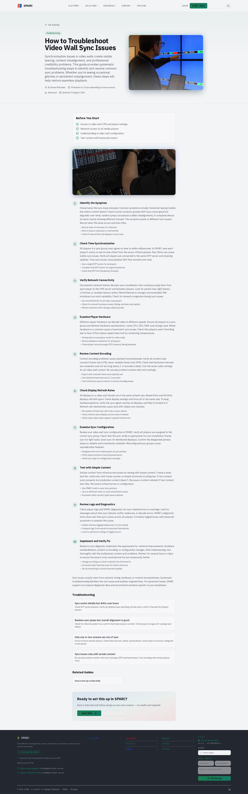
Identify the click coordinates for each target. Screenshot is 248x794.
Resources (109, 5)
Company (126, 5)
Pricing (141, 5)
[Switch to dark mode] (228, 5)
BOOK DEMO (216, 5)
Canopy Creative (51, 789)
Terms (64, 789)
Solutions (91, 5)
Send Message (216, 778)
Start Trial (87, 713)
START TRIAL (198, 5)
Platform (73, 5)
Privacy (74, 789)
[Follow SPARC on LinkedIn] (229, 789)
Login (185, 5)
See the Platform (116, 713)
